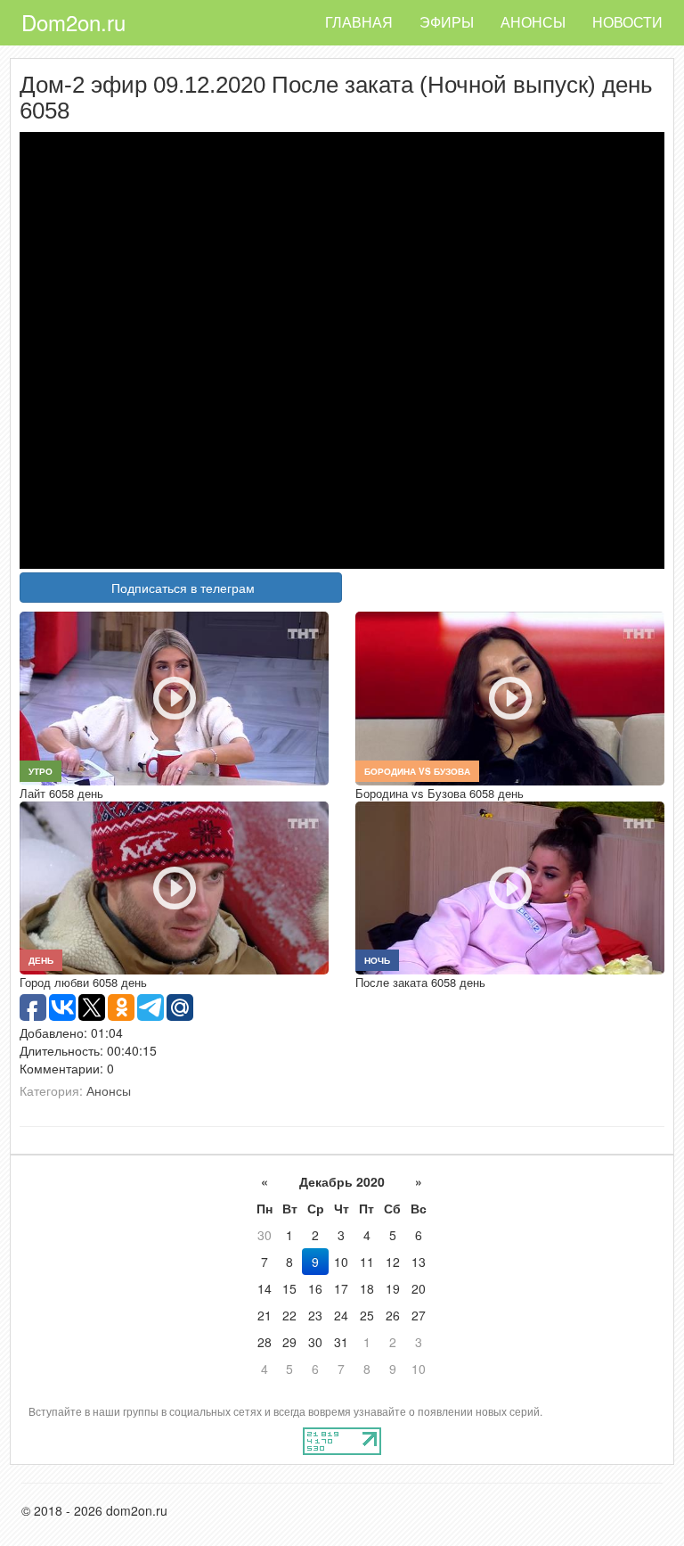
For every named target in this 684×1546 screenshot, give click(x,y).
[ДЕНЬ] (174, 886)
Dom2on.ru (73, 21)
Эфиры (446, 22)
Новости (627, 22)
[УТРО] (174, 696)
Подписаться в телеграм (183, 587)
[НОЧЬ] (509, 886)
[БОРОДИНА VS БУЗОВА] (509, 696)
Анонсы (533, 22)
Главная (359, 22)
